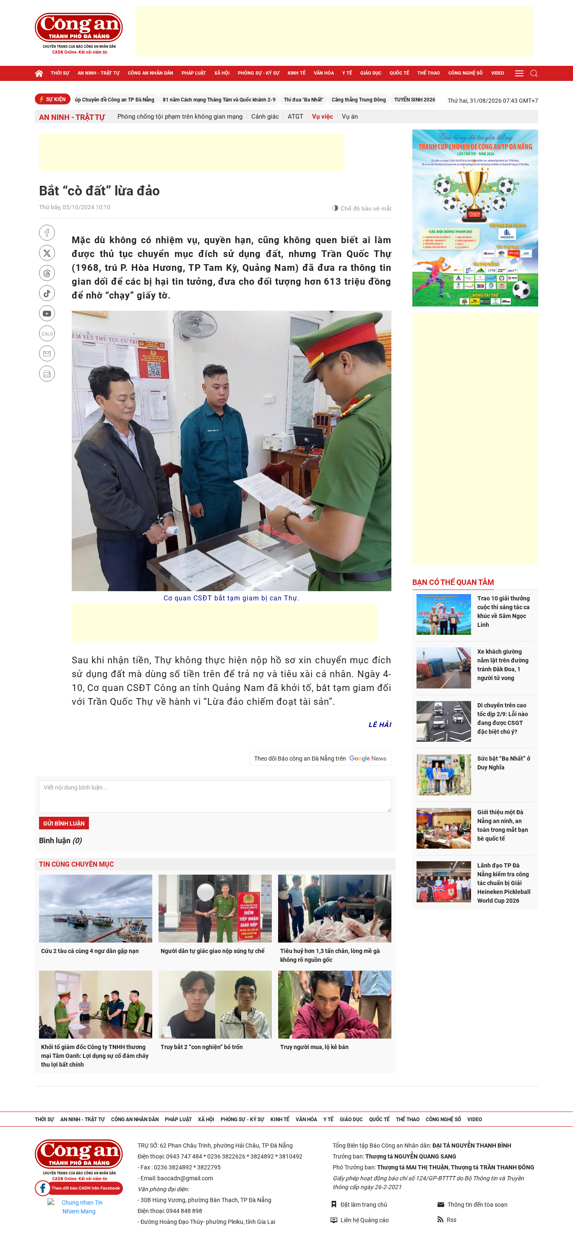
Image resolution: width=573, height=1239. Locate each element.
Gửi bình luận (64, 823)
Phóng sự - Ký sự (258, 73)
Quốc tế (399, 73)
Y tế (347, 73)
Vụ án (350, 117)
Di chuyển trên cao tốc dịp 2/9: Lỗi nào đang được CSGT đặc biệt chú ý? (502, 718)
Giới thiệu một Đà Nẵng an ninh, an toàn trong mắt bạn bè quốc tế (502, 825)
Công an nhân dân (150, 73)
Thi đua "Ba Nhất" (267, 100)
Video (497, 73)
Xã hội (221, 73)
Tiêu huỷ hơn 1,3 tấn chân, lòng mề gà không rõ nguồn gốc (330, 955)
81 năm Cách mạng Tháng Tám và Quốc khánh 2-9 (183, 100)
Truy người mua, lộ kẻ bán (314, 1047)
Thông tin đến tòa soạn (478, 1204)
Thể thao (428, 73)
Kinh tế (296, 73)
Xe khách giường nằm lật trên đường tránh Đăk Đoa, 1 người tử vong (503, 664)
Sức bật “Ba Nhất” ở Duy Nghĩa (503, 763)
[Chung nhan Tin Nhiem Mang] (79, 1207)
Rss (451, 1219)
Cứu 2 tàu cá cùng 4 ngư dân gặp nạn (90, 951)
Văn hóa (324, 73)
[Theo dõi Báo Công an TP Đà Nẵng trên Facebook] (79, 1188)
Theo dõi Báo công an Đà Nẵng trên (301, 758)
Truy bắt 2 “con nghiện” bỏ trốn (202, 1047)
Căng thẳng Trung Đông (323, 100)
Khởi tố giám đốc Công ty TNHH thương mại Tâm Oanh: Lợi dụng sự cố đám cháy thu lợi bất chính (94, 1056)
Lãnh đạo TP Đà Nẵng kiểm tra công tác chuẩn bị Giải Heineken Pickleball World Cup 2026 (504, 883)
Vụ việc (322, 117)
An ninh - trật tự (99, 73)
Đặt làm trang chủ (364, 1204)
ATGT (295, 117)
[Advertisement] (334, 31)
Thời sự (60, 73)
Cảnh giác (265, 117)
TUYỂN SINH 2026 (378, 100)
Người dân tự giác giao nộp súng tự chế (213, 951)
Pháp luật (194, 73)
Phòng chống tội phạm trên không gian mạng (179, 117)
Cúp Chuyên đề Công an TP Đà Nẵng (77, 100)
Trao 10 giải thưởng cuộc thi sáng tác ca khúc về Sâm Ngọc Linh (503, 611)
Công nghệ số (465, 73)
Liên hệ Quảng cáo (365, 1220)
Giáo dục (370, 73)
